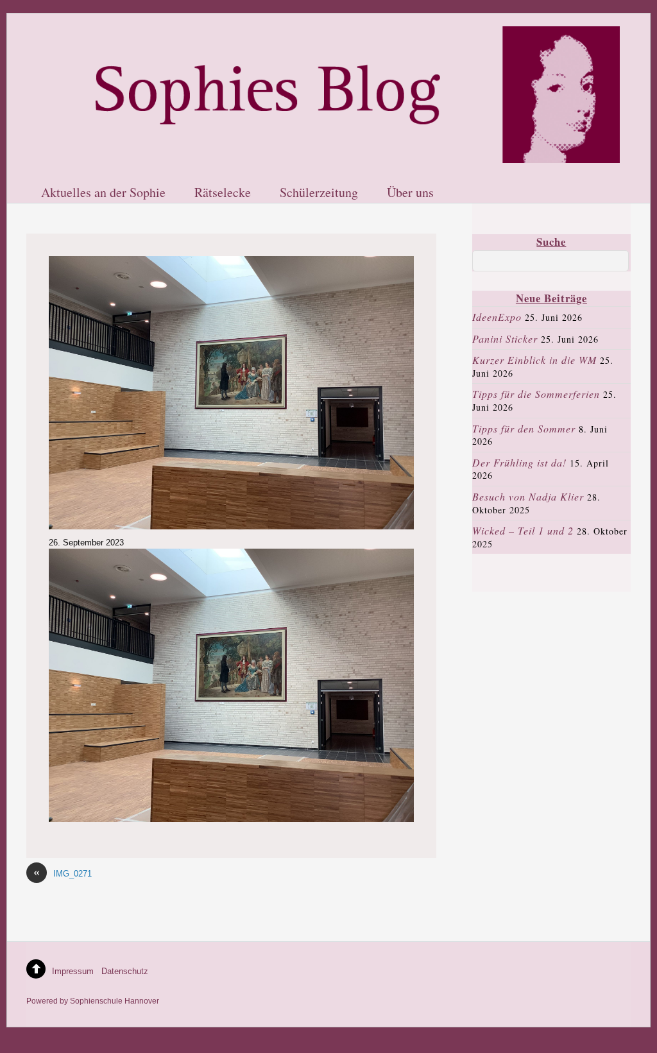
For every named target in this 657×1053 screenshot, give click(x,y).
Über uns (410, 193)
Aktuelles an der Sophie (103, 193)
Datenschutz (124, 971)
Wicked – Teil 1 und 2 (523, 530)
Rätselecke (222, 193)
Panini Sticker (505, 338)
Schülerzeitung (319, 193)
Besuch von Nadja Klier (528, 496)
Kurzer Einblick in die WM (534, 359)
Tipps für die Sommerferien (536, 393)
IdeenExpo (497, 316)
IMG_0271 (62, 873)
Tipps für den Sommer (524, 428)
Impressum (73, 971)
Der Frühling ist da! (519, 462)
